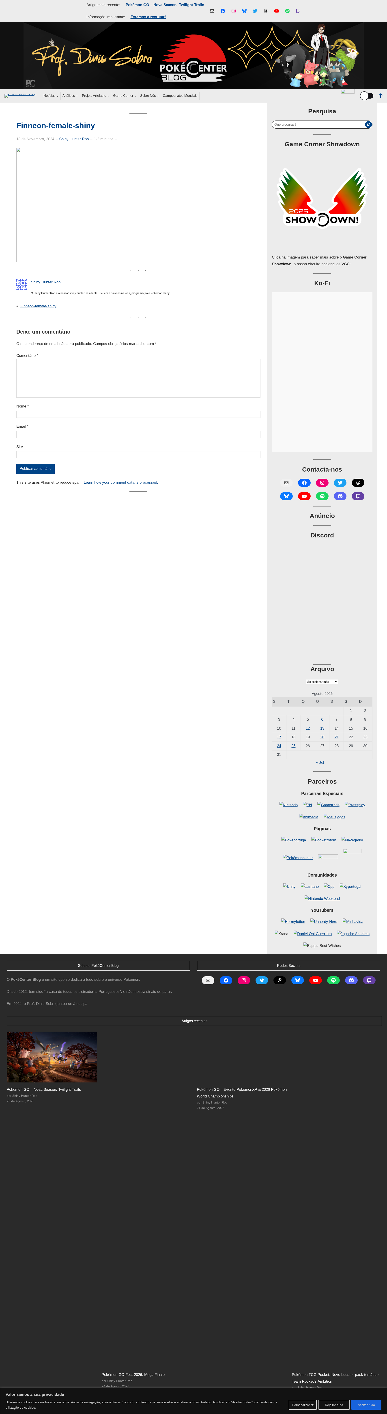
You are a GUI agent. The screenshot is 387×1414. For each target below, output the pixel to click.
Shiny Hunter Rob (74, 139)
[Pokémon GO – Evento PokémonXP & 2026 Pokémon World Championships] (242, 1057)
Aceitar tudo (366, 1405)
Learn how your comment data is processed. (121, 482)
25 (293, 746)
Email (22, 426)
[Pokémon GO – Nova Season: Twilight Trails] (52, 1057)
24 (279, 746)
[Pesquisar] (368, 124)
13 (322, 728)
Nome (22, 406)
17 (279, 737)
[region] (193, 1401)
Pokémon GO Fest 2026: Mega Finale (133, 1375)
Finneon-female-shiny (38, 306)
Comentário (27, 356)
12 (308, 728)
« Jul (320, 762)
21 (337, 737)
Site (19, 447)
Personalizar (301, 1405)
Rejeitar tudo (334, 1405)
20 (322, 737)
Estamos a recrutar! (148, 17)
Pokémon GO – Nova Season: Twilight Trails (165, 5)
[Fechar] (382, 1391)
